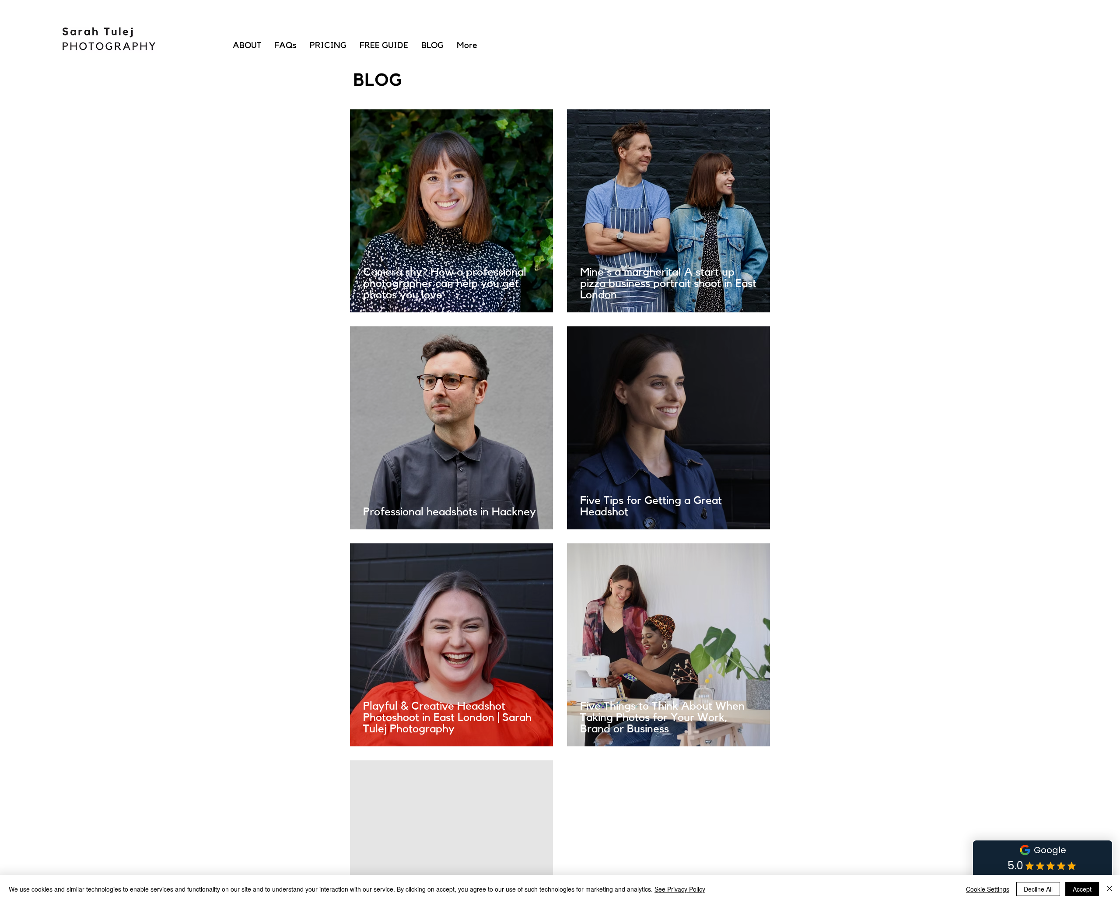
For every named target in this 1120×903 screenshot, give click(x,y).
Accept (1082, 889)
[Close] (1109, 889)
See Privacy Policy (679, 889)
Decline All (1038, 889)
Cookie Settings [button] (987, 889)
